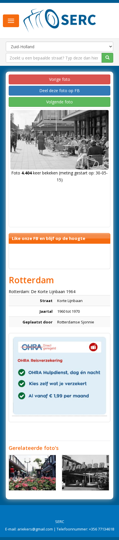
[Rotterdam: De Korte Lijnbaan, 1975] (32, 473)
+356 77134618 (101, 529)
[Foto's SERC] (59, 20)
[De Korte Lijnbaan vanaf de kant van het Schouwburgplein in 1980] (85, 473)
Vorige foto (59, 79)
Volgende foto (59, 102)
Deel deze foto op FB (59, 90)
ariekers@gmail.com (35, 529)
